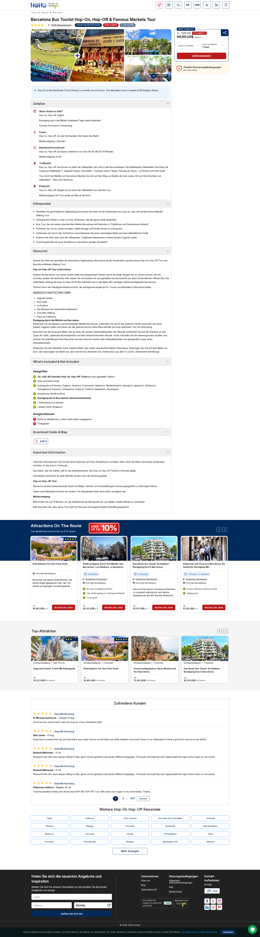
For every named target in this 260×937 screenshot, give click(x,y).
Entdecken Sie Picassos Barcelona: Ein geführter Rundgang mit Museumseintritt (204, 566)
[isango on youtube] (213, 907)
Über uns (145, 880)
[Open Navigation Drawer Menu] (225, 5)
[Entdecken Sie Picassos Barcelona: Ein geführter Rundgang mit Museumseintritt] (204, 549)
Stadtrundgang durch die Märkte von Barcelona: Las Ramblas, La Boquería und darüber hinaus (103, 566)
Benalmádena (211, 826)
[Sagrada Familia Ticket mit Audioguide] (54, 648)
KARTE (43, 441)
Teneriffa (130, 826)
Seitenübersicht (149, 889)
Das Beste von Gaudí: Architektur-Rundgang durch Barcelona (151, 565)
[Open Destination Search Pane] (178, 5)
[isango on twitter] (213, 901)
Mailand (211, 841)
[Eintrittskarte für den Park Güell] (54, 549)
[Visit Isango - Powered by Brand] (54, 6)
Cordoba (89, 834)
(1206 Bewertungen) (61, 25)
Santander (170, 826)
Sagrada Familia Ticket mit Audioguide (54, 668)
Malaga (89, 826)
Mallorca (49, 834)
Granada (210, 818)
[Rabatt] (159, 5)
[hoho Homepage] (38, 5)
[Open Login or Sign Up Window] (206, 5)
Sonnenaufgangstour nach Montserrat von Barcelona (155, 670)
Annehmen (228, 932)
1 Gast (206, 47)
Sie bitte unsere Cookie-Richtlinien (199, 932)
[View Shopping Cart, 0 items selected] (216, 5)
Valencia (89, 818)
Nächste (143, 798)
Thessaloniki (89, 841)
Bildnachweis (175, 891)
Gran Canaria (130, 818)
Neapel (130, 841)
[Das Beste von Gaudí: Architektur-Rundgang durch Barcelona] (154, 549)
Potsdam (49, 841)
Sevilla (130, 834)
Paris (210, 834)
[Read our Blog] (168, 5)
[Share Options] (224, 32)
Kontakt (208, 884)
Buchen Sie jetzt (63, 607)
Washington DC (170, 841)
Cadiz (49, 818)
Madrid (49, 826)
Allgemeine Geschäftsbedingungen (180, 881)
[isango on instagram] (219, 901)
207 (132, 798)
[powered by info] (181, 904)
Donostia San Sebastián (170, 818)
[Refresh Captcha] (109, 905)
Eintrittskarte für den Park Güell (50, 564)
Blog (143, 885)
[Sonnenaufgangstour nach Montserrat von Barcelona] (154, 648)
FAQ (171, 887)
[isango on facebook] (207, 901)
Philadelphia (170, 834)
